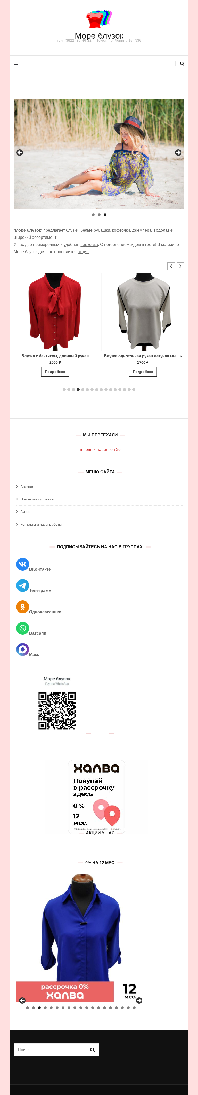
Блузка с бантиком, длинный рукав (55, 356)
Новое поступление (37, 499)
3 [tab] (105, 214)
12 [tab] (92, 1007)
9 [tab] (74, 1007)
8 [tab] (69, 1007)
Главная (27, 487)
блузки (72, 230)
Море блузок (99, 35)
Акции (25, 512)
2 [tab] (99, 214)
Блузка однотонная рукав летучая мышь (143, 356)
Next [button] (178, 153)
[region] (99, 154)
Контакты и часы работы (41, 524)
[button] (180, 266)
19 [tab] (134, 1007)
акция (83, 252)
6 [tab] (57, 1007)
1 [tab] (93, 214)
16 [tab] (116, 1007)
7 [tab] (63, 1007)
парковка (89, 244)
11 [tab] (86, 1007)
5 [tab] (51, 1007)
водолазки (164, 230)
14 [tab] (104, 1007)
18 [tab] (128, 1007)
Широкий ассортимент (35, 237)
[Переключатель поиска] (182, 64)
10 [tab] (80, 1007)
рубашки (102, 230)
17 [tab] (122, 1007)
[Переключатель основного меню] (17, 64)
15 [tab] (110, 1007)
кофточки (121, 230)
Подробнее (55, 372)
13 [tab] (98, 1007)
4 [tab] (45, 1007)
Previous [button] (20, 153)
